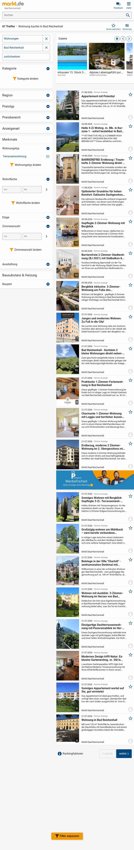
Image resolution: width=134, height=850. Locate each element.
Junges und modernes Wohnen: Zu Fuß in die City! (101, 320)
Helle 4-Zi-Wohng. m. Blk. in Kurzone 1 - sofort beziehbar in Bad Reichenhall (102, 129)
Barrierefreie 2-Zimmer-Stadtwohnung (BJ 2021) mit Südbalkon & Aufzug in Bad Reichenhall (103, 256)
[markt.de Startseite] (13, 3)
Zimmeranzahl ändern (28, 249)
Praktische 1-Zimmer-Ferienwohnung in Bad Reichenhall (102, 383)
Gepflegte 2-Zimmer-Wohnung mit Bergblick (103, 224)
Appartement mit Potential (98, 96)
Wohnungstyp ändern (28, 165)
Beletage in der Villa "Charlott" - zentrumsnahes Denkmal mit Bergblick (101, 563)
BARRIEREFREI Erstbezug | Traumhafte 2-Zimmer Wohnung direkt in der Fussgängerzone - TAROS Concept (103, 161)
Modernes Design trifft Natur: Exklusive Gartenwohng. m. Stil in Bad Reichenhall (102, 658)
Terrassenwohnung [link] (26, 156)
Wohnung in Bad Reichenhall (99, 720)
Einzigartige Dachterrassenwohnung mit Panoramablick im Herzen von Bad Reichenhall (101, 626)
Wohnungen (11, 38)
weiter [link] (122, 753)
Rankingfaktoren (73, 753)
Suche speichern (113, 29)
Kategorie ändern (27, 78)
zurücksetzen (12, 56)
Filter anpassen (69, 836)
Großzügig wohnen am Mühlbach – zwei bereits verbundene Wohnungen (102, 531)
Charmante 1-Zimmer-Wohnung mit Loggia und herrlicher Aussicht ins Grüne (103, 415)
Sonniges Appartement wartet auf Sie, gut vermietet (102, 690)
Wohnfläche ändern (28, 203)
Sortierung (127, 29)
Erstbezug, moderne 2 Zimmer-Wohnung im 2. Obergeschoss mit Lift (102, 447)
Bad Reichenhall (14, 47)
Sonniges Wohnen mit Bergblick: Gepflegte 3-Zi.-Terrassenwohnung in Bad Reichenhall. (101, 499)
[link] (76, 63)
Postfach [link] (118, 8)
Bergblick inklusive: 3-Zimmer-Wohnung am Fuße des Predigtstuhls (100, 288)
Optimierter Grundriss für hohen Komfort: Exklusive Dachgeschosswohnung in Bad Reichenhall (103, 193)
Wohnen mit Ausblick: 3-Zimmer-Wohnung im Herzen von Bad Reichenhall (102, 594)
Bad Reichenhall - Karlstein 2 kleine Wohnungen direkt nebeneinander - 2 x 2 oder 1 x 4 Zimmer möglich (103, 351)
